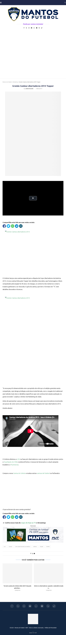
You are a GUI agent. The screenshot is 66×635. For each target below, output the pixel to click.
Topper (48, 546)
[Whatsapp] (34, 27)
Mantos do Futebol (7, 82)
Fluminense (15, 465)
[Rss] (39, 27)
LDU (18, 459)
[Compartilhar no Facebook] (4, 226)
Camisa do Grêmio (19, 473)
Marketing (15, 82)
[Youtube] (31, 27)
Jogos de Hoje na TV (28, 523)
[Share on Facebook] (30, 553)
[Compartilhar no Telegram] (16, 226)
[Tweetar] (8, 226)
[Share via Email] (34, 553)
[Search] (65, 2)
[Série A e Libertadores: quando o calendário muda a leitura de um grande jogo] (48, 573)
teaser (41, 546)
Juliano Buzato (29, 88)
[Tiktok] (41, 27)
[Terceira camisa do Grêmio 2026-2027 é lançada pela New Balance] (17, 573)
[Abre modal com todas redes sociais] (21, 226)
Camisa (10, 546)
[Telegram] (36, 27)
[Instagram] (28, 27)
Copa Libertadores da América (22, 546)
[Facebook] (11, 606)
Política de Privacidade (50, 627)
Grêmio (35, 546)
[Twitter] (26, 27)
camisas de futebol (43, 473)
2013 (5, 546)
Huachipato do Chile (11, 462)
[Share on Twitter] (32, 553)
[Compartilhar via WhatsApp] (12, 226)
